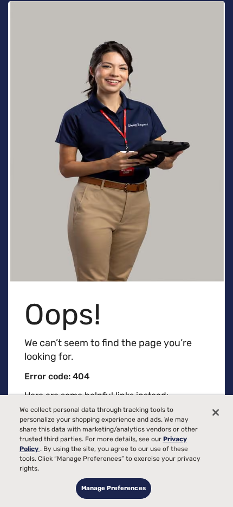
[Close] (216, 412)
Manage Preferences (113, 488)
